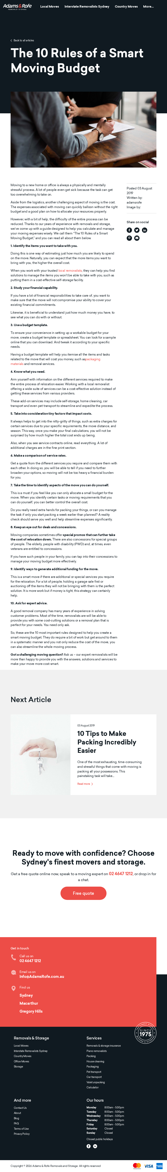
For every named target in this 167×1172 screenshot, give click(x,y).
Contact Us (20, 1108)
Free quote (83, 894)
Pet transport (94, 1072)
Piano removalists (97, 1051)
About (17, 1113)
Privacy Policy (22, 1134)
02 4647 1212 (121, 874)
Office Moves (21, 1062)
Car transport (94, 1077)
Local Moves (49, 6)
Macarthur (29, 1004)
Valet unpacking (96, 1082)
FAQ (16, 1123)
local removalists (70, 270)
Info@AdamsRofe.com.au (42, 977)
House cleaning (95, 1062)
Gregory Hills (31, 1012)
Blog (16, 1118)
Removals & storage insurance (104, 1046)
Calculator (92, 1087)
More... (148, 6)
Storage (18, 1067)
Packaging (93, 1067)
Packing (91, 1056)
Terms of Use (21, 1129)
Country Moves (126, 6)
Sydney (26, 996)
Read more (83, 784)
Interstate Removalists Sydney (87, 6)
